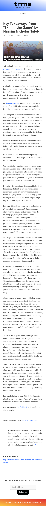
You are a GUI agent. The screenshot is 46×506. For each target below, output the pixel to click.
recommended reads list (13, 69)
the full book (22, 407)
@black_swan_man (29, 420)
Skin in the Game (12, 103)
